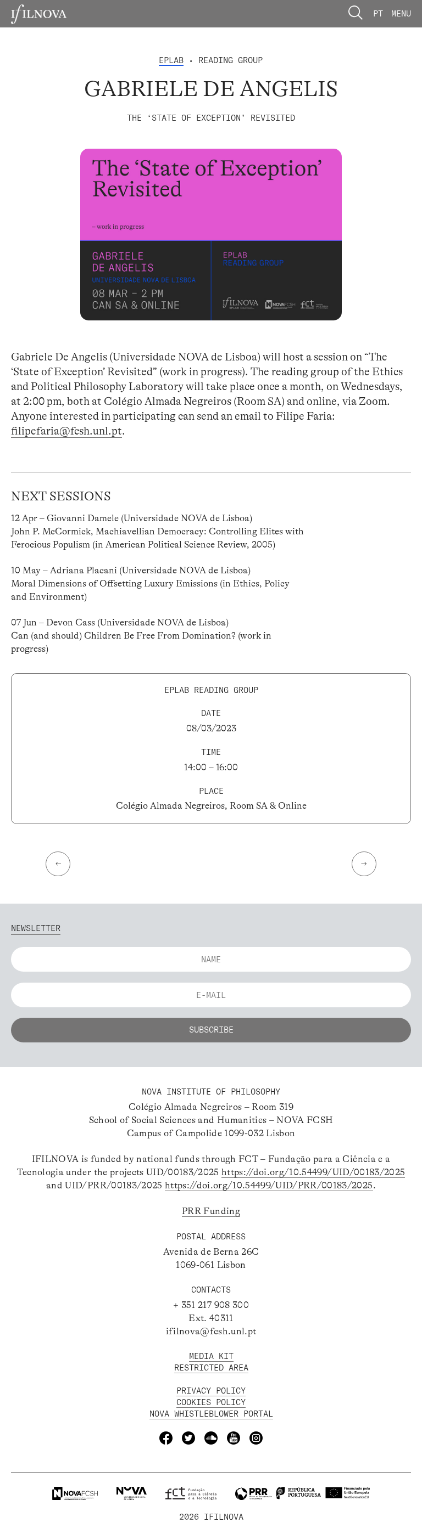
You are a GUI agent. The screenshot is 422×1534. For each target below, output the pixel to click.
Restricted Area (211, 1367)
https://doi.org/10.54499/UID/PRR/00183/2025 (269, 1185)
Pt (378, 13)
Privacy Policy (211, 1390)
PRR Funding (211, 1211)
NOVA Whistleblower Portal (211, 1413)
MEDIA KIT (211, 1356)
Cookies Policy (211, 1402)
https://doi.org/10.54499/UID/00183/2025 (313, 1172)
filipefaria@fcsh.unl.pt (66, 431)
